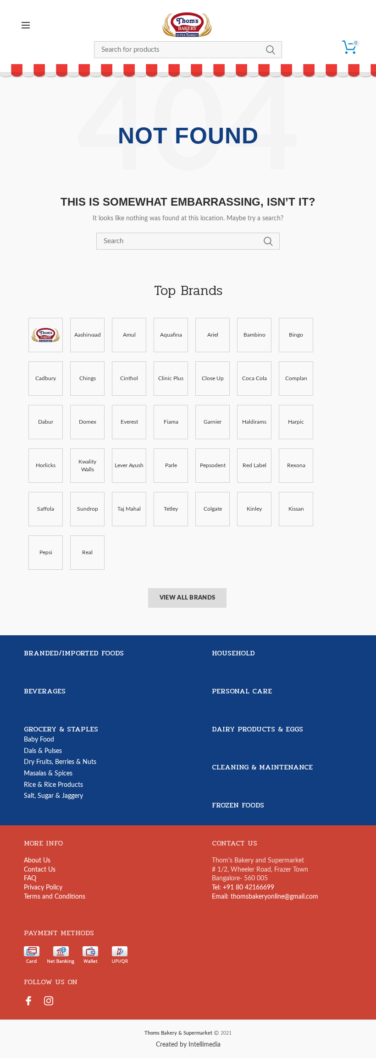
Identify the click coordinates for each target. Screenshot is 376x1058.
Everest (129, 422)
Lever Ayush (129, 465)
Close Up (213, 378)
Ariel (212, 335)
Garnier (212, 422)
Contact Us (39, 870)
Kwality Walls (87, 465)
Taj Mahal (129, 509)
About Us (37, 860)
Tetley (171, 509)
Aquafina (171, 335)
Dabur (45, 422)
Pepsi (45, 552)
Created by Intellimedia (188, 1045)
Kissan (296, 509)
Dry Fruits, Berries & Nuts (60, 762)
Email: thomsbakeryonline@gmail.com (265, 897)
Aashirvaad (87, 335)
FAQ (30, 878)
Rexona (296, 465)
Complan (296, 378)
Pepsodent (213, 465)
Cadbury (45, 378)
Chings (87, 378)
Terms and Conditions (54, 897)
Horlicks (45, 465)
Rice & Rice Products (53, 785)
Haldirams (254, 422)
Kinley (254, 509)
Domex (87, 422)
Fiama (171, 422)
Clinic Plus (170, 378)
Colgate (213, 509)
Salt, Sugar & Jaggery (53, 796)
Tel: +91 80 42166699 (243, 887)
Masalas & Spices (48, 773)
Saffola (45, 509)
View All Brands (188, 598)
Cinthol (129, 378)
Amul (129, 335)
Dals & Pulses (43, 751)
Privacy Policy (43, 887)
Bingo (296, 335)
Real (87, 552)
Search (270, 49)
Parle (171, 465)
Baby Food (39, 739)
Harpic (296, 422)
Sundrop (87, 509)
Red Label (254, 465)
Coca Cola (254, 378)
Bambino (254, 335)
